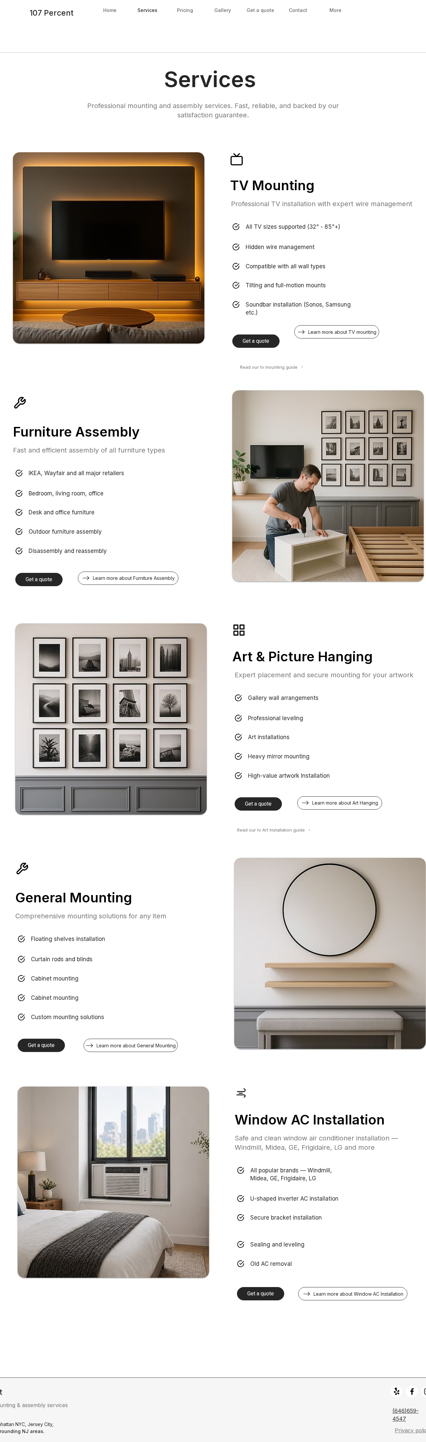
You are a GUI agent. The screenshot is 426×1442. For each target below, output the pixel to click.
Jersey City (40, 1424)
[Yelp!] (396, 1391)
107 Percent (52, 13)
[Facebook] (412, 1391)
